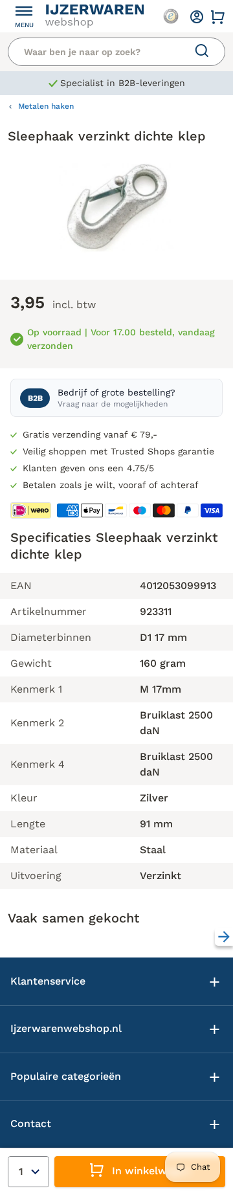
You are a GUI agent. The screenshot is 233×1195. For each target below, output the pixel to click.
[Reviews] (171, 16)
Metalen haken (46, 106)
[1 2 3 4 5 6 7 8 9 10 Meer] (28, 1171)
